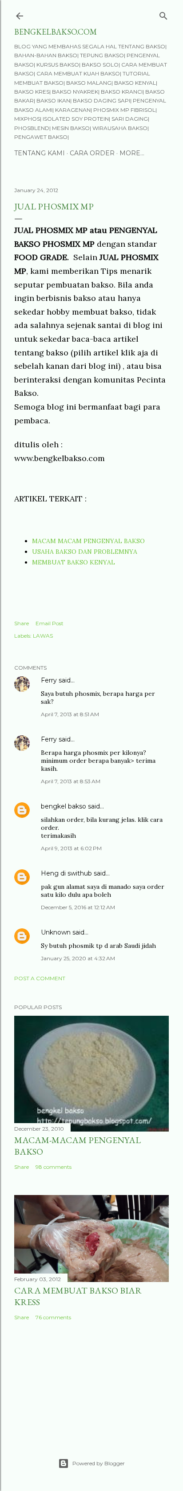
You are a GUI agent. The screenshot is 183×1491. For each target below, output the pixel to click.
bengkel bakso (63, 806)
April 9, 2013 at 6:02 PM (71, 848)
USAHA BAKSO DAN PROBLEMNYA (84, 552)
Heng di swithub (66, 873)
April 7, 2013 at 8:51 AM (70, 714)
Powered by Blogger (98, 1463)
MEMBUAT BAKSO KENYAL (73, 562)
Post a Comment (39, 978)
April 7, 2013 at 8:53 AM (70, 781)
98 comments (54, 1167)
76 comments (53, 1317)
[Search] (163, 14)
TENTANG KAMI (39, 153)
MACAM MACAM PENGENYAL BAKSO (88, 541)
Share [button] (21, 623)
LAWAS (43, 635)
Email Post (50, 623)
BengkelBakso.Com (55, 32)
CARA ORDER (92, 153)
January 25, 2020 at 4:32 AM (78, 958)
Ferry (49, 680)
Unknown (56, 932)
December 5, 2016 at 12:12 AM (78, 907)
